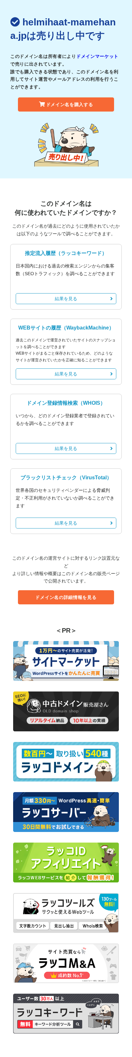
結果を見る (66, 298)
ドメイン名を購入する (69, 104)
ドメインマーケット (97, 56)
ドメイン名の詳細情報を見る (65, 597)
